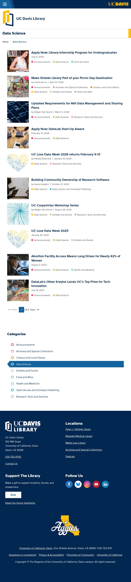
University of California (109, 555)
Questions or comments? (22, 555)
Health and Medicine (84, 269)
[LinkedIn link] (105, 484)
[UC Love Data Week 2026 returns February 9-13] (18, 163)
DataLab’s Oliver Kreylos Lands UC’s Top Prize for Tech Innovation (70, 283)
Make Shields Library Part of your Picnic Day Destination (71, 77)
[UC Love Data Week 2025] (18, 239)
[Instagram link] (87, 484)
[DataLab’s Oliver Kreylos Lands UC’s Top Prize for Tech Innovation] (18, 290)
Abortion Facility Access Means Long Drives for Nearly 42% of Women (75, 258)
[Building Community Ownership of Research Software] (18, 188)
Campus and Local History (106, 87)
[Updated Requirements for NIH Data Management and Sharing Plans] (18, 112)
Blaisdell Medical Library (79, 436)
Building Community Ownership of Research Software (70, 179)
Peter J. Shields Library (78, 429)
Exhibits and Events (62, 91)
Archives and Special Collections (71, 87)
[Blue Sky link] (78, 484)
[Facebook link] (69, 484)
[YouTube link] (96, 484)
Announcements (42, 61)
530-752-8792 (13, 457)
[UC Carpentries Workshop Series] (18, 214)
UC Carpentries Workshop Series (55, 205)
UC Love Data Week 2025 (49, 230)
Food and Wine (81, 61)
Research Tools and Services (88, 117)
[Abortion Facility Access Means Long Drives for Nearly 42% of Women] (18, 265)
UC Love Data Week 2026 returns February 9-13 (65, 154)
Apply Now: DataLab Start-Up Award (57, 128)
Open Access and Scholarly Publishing (71, 189)
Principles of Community (80, 555)
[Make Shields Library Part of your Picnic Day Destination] (18, 86)
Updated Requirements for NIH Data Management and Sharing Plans (77, 105)
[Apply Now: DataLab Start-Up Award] (18, 137)
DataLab (70, 456)
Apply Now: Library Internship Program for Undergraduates (74, 52)
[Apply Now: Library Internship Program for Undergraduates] (18, 61)
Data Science (62, 61)
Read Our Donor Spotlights (20, 503)
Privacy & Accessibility (51, 555)
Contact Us (11, 463)
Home (6, 41)
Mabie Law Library (76, 443)
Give (13, 495)
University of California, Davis (35, 548)
